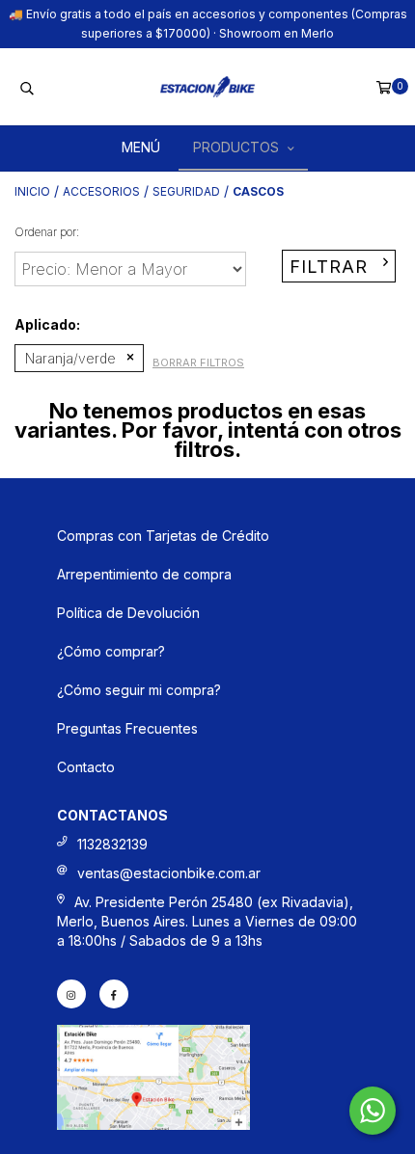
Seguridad (186, 191)
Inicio (32, 191)
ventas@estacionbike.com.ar (169, 873)
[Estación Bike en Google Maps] (153, 1124)
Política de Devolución (128, 612)
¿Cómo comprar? (111, 651)
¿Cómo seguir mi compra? (139, 690)
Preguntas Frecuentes (127, 728)
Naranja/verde (70, 358)
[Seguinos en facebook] (113, 994)
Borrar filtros (198, 362)
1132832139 (112, 844)
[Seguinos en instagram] (71, 994)
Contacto (86, 767)
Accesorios (101, 191)
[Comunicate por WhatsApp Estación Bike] (372, 1111)
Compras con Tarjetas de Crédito (163, 535)
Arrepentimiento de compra (144, 574)
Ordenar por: (46, 232)
